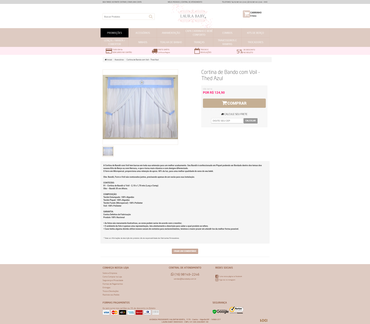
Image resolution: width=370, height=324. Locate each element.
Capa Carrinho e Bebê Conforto (199, 32)
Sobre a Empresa (110, 273)
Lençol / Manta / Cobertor (114, 42)
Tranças (199, 42)
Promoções (114, 32)
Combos (227, 32)
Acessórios (143, 32)
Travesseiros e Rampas (227, 42)
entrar (123, 2)
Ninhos (142, 42)
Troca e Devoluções (111, 291)
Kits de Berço (255, 32)
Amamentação (171, 32)
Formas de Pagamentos (113, 283)
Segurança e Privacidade (113, 280)
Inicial (109, 59)
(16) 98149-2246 (186, 274)
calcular (250, 120)
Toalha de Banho (171, 42)
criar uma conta (134, 2)
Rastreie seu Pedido (111, 294)
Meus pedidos (174, 2)
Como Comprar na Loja (112, 276)
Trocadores (255, 42)
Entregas (106, 287)
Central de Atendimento (191, 2)
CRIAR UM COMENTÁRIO (185, 251)
